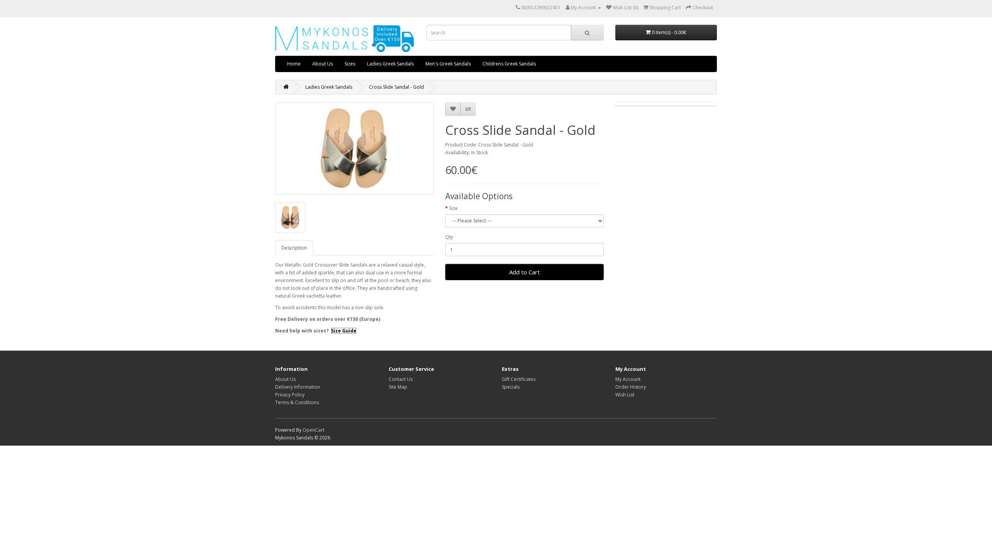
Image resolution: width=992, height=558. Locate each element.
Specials (511, 387)
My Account (628, 379)
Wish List (624, 394)
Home (294, 63)
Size (453, 208)
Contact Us (401, 379)
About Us (322, 63)
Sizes (349, 63)
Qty (449, 237)
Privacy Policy (290, 394)
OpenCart (313, 430)
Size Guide (343, 330)
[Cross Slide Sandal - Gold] (354, 148)
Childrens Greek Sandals (509, 63)
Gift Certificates (519, 379)
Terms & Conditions (297, 402)
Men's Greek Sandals (448, 63)
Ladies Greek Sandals (390, 63)
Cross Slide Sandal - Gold (396, 87)
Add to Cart (524, 272)
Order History (630, 387)
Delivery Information (297, 387)
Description (294, 248)
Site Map (398, 387)
